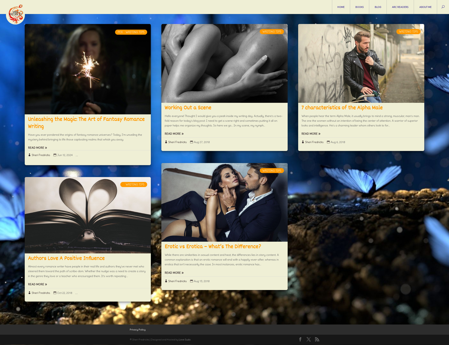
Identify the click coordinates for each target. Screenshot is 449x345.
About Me (425, 7)
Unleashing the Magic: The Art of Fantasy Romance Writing (86, 123)
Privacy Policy (138, 329)
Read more (36, 147)
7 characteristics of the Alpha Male (342, 108)
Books (359, 7)
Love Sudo (185, 339)
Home (341, 7)
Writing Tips (135, 32)
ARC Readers (400, 7)
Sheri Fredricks (41, 155)
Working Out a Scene (188, 108)
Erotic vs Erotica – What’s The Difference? (213, 247)
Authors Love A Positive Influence (66, 258)
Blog (378, 7)
